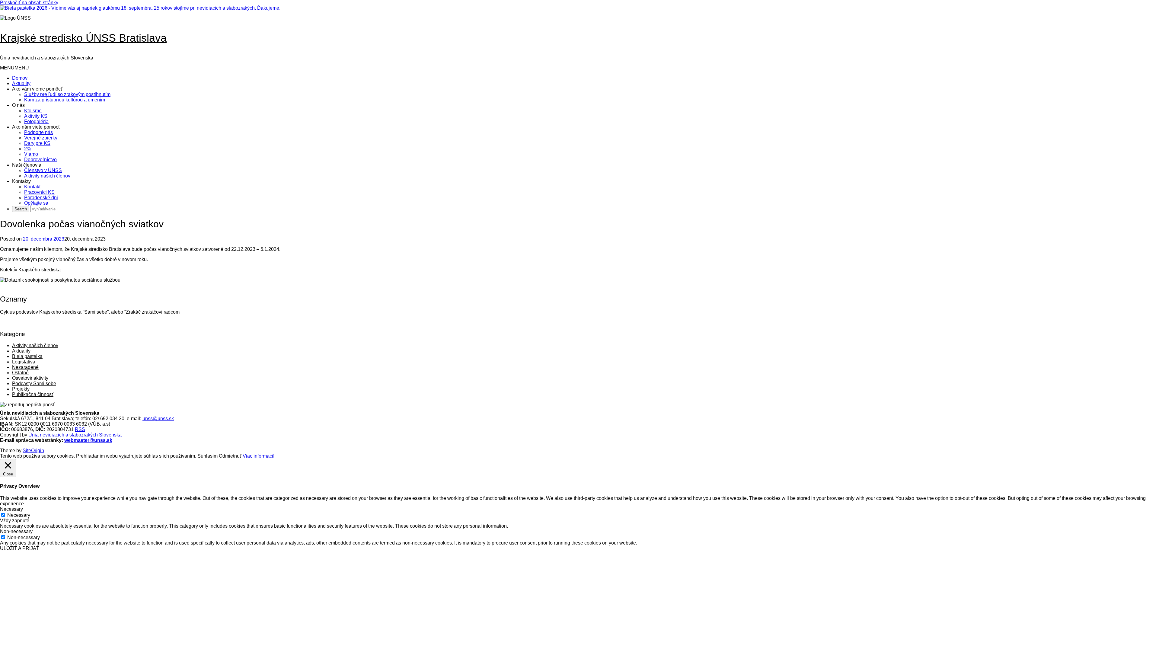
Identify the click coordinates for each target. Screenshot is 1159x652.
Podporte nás (38, 132)
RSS (80, 429)
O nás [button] (18, 105)
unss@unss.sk (158, 418)
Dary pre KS (37, 143)
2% (27, 148)
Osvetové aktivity (30, 378)
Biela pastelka (27, 356)
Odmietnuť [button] (230, 456)
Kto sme (33, 110)
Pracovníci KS (39, 192)
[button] (14, 67)
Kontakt (32, 186)
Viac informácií (258, 456)
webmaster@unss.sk (88, 440)
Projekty (21, 389)
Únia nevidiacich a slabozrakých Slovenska (75, 434)
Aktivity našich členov (47, 175)
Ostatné (20, 372)
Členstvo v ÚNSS (43, 170)
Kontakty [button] (21, 181)
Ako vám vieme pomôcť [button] (37, 88)
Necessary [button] (11, 509)
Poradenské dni (41, 197)
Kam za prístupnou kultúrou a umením (64, 99)
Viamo (31, 154)
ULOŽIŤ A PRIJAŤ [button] (19, 548)
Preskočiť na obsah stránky (29, 2)
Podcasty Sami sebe (34, 383)
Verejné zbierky (40, 137)
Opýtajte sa (36, 203)
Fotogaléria (36, 121)
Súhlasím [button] (207, 456)
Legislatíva (23, 361)
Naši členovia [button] (26, 165)
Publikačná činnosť (32, 394)
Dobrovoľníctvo (40, 159)
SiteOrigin (33, 450)
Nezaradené (25, 367)
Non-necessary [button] (16, 531)
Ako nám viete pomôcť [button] (36, 126)
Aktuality (21, 83)
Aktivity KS (35, 116)
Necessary (18, 515)
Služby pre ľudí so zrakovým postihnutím (67, 94)
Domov (19, 78)
